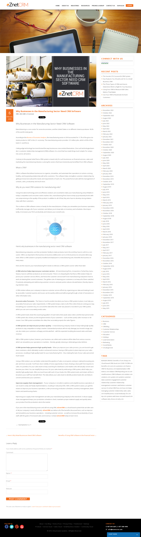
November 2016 (108, 261)
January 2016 (107, 287)
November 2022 (108, 110)
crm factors (127, 366)
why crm (120, 399)
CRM (17, 114)
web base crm (117, 396)
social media (119, 394)
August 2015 (107, 300)
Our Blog (120, 5)
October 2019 (107, 182)
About (41, 523)
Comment (9, 452)
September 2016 (108, 266)
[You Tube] (107, 63)
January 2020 (107, 174)
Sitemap (86, 523)
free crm (119, 388)
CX (107, 388)
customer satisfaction (118, 385)
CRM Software (116, 374)
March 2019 (107, 200)
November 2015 (108, 292)
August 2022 (107, 118)
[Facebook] (102, 63)
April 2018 (106, 229)
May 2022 (106, 126)
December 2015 (108, 290)
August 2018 (107, 218)
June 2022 (106, 123)
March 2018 (107, 232)
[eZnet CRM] (17, 6)
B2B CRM (107, 361)
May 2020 (106, 163)
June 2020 (106, 160)
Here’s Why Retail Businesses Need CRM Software (23, 435)
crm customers (118, 366)
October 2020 (107, 150)
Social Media (107, 345)
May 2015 (106, 308)
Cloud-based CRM (107, 363)
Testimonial (78, 523)
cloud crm (117, 363)
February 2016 (107, 284)
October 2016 (107, 263)
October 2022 (107, 113)
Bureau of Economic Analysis (36, 137)
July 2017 (106, 245)
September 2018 (108, 216)
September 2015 (108, 298)
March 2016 (107, 282)
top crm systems (106, 396)
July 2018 (106, 221)
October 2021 (107, 145)
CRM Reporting (120, 372)
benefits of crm (118, 361)
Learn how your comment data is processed (46, 507)
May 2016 (106, 277)
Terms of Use (57, 523)
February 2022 (107, 134)
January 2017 (107, 255)
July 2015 (106, 303)
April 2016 (106, 279)
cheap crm (127, 361)
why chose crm (113, 399)
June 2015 (106, 306)
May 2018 (106, 226)
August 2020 (107, 155)
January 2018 (107, 237)
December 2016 (108, 258)
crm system (111, 377)
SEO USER (23, 114)
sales (125, 391)
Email (8, 481)
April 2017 (106, 250)
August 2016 (107, 269)
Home (58, 5)
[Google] (106, 63)
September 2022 (108, 116)
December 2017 (108, 240)
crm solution (126, 374)
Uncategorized (108, 348)
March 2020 (107, 168)
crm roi (127, 372)
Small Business (109, 394)
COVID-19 (123, 363)
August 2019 (107, 187)
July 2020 (106, 158)
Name (9, 473)
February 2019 (107, 203)
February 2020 (107, 171)
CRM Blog (106, 327)
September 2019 (108, 184)
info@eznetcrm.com (115, 529)
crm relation (110, 372)
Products (38, 526)
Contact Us (110, 5)
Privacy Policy (67, 523)
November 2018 (108, 211)
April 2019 (106, 197)
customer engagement (112, 380)
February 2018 (107, 234)
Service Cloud (47, 526)
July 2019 (106, 189)
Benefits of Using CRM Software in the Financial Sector (77, 435)
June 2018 (106, 224)
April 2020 (106, 166)
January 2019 (107, 205)
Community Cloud (87, 526)
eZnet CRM (112, 388)
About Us (65, 5)
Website (9, 489)
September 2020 (108, 152)
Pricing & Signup (98, 5)
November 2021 (108, 142)
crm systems (120, 377)
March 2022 (107, 131)
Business (106, 321)
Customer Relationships (111, 329)
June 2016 (106, 274)
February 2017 (107, 253)
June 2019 (106, 192)
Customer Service (109, 332)
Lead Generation (108, 340)
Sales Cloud (58, 526)
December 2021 (108, 139)
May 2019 (106, 195)
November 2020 (108, 147)
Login (129, 5)
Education (106, 334)
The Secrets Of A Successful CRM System (116, 76)
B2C (111, 361)
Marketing (106, 342)
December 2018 (108, 208)
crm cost (110, 366)
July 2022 (106, 121)
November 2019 (108, 179)
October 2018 (107, 213)
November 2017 (108, 242)
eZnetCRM (61, 407)
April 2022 (106, 129)
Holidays (106, 337)
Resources (85, 5)
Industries (75, 5)
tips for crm (127, 394)
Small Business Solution (72, 526)
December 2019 (108, 176)
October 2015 (107, 295)
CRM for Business (107, 369)
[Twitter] (104, 63)
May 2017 (106, 248)
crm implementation (120, 369)
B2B (102, 361)
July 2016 (106, 271)
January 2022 (107, 137)
